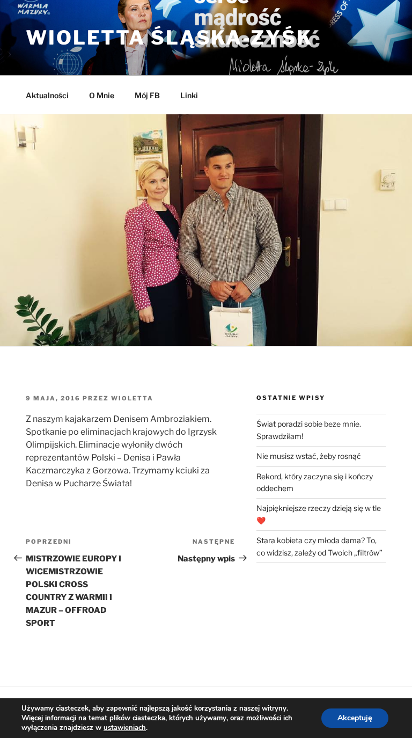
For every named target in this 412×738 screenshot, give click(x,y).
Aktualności (47, 95)
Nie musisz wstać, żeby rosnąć (308, 456)
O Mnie (101, 95)
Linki (189, 95)
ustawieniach (125, 728)
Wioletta (132, 398)
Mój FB (147, 95)
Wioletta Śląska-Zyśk (169, 37)
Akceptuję (354, 718)
